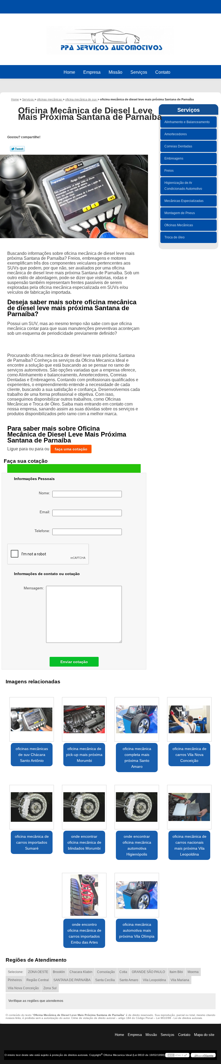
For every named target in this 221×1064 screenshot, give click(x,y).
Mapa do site (204, 1035)
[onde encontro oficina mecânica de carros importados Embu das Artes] (84, 892)
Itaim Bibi (176, 972)
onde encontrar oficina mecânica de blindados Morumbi (84, 842)
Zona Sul (50, 988)
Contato (162, 72)
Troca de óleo (174, 237)
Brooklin (59, 972)
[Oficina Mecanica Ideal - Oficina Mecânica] (110, 37)
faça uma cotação (71, 449)
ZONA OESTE (38, 972)
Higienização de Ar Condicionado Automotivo (183, 186)
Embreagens (173, 158)
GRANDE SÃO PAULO (148, 972)
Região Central (37, 980)
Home (69, 72)
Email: (46, 512)
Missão (115, 72)
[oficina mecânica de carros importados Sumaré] (31, 805)
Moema (193, 972)
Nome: (45, 493)
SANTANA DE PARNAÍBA (72, 980)
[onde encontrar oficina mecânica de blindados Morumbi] (84, 805)
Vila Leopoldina (154, 980)
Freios (169, 171)
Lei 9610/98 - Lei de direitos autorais (179, 1017)
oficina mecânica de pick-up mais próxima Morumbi (84, 755)
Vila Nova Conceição (23, 988)
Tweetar (17, 148)
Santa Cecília (105, 980)
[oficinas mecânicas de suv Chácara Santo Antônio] (31, 717)
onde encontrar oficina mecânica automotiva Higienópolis (137, 845)
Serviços (138, 72)
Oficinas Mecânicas (178, 225)
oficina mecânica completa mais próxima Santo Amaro (137, 758)
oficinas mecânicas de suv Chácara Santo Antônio (32, 755)
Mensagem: (35, 588)
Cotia (123, 972)
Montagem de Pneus (179, 213)
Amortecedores (175, 134)
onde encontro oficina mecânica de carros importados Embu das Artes (84, 933)
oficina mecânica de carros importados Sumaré (32, 842)
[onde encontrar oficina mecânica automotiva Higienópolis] (137, 805)
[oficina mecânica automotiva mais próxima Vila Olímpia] (137, 892)
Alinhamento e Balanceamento (187, 122)
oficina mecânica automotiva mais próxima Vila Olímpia (136, 930)
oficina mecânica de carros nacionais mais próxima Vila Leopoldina (189, 845)
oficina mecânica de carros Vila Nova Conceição (189, 755)
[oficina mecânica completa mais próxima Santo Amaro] (137, 717)
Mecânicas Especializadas (183, 201)
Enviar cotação (74, 662)
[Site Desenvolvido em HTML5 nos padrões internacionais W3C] (177, 1055)
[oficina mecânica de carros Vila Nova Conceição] (189, 717)
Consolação (106, 972)
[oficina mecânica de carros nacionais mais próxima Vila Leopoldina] (189, 805)
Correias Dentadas (178, 146)
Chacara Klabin (81, 972)
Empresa (92, 72)
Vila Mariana (180, 980)
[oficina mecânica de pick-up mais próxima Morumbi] (84, 717)
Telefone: (43, 531)
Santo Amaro (128, 980)
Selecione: (15, 972)
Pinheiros (15, 980)
